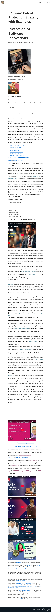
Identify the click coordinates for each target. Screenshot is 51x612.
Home (40, 2)
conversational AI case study (32, 341)
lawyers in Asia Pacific (18, 584)
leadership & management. (20, 580)
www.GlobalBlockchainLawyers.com (25, 590)
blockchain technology (16, 458)
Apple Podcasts (17, 446)
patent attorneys (19, 562)
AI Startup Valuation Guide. (18, 160)
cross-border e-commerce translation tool (21, 328)
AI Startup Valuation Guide (18, 157)
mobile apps (16, 450)
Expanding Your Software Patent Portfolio (17, 155)
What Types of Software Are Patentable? (16, 153)
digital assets (27, 470)
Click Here (10, 160)
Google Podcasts (25, 446)
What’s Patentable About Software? (16, 147)
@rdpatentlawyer (24, 568)
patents (20, 450)
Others (35, 446)
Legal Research (43, 610)
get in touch (10, 46)
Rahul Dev (10, 375)
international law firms (29, 583)
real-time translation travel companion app (28, 271)
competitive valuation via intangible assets (24, 455)
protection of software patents (36, 171)
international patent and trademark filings (21, 586)
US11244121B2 (32, 274)
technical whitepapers (33, 460)
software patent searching (36, 176)
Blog (12, 8)
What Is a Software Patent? (14, 150)
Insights (44, 2)
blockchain (24, 187)
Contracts (48, 609)
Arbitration (43, 609)
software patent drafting (12, 178)
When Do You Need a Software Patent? (16, 152)
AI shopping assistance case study (25, 349)
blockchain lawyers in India (17, 598)
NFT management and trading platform (23, 360)
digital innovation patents (15, 465)
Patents (33, 609)
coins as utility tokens (16, 471)
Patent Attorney (28, 565)
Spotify (31, 446)
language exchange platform (23, 287)
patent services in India (33, 586)
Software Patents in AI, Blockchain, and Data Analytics (19, 145)
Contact (48, 2)
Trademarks (38, 609)
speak (16, 577)
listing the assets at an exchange (27, 471)
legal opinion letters (16, 470)
